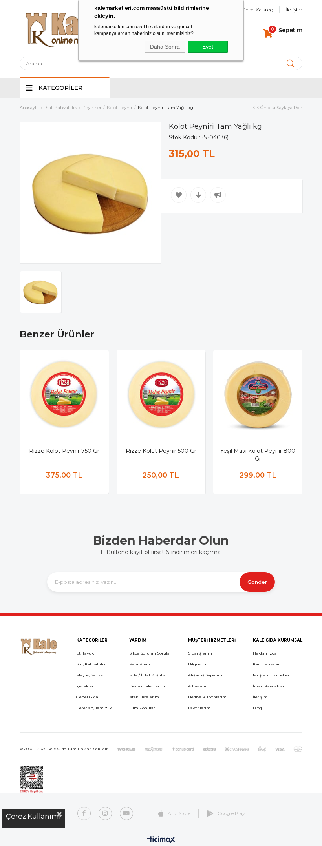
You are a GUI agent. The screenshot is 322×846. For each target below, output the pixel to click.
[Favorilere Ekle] (179, 195)
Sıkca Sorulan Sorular (150, 653)
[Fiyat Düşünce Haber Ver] (198, 195)
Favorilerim (199, 708)
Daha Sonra (165, 47)
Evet (207, 47)
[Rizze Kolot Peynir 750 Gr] (64, 394)
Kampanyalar (266, 664)
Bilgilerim (198, 664)
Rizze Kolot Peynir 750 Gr (64, 450)
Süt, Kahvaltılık (91, 664)
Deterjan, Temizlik (94, 708)
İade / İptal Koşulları (148, 675)
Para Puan (139, 664)
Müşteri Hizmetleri (272, 675)
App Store (179, 813)
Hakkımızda (265, 653)
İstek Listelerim (144, 697)
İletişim (293, 10)
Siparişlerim (200, 653)
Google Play (231, 813)
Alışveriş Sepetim (205, 675)
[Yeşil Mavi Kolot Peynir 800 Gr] (257, 394)
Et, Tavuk (85, 653)
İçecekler (84, 686)
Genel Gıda (87, 697)
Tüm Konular (142, 708)
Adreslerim (198, 686)
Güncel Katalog (255, 10)
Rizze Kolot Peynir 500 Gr (161, 450)
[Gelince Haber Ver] (218, 195)
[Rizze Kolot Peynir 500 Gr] (161, 394)
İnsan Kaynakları (269, 686)
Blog (257, 708)
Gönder (257, 582)
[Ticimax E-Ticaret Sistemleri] (161, 840)
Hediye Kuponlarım (207, 697)
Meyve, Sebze (89, 675)
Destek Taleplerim (147, 686)
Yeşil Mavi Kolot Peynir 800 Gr (257, 454)
